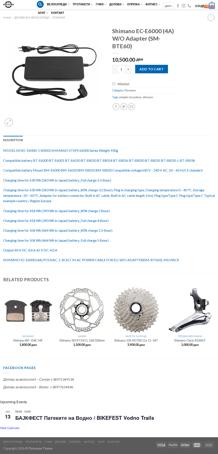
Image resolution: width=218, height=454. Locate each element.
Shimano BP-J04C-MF (28, 340)
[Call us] (189, 6)
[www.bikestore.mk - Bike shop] (10, 4)
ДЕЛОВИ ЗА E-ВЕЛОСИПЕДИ (31, 17)
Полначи (59, 17)
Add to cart (151, 69)
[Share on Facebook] (116, 106)
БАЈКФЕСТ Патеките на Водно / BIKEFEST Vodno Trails (84, 417)
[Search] (40, 4)
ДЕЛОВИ (115, 4)
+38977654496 (61, 387)
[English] (212, 6)
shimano (148, 97)
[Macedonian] (206, 6)
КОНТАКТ (57, 12)
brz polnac (135, 97)
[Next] (214, 322)
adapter (123, 97)
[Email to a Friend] (131, 106)
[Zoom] (9, 122)
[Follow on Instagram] (183, 6)
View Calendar (10, 428)
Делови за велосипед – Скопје (26, 379)
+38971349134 (62, 379)
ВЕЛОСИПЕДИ (57, 4)
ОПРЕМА (133, 4)
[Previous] (3, 322)
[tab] (13, 140)
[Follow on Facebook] (178, 6)
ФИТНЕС (151, 4)
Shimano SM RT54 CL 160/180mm (82, 340)
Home (7, 17)
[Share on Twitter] (123, 106)
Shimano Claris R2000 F (190, 340)
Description (13, 140)
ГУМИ (99, 4)
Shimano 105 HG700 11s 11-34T (136, 340)
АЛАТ (41, 12)
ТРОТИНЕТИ (81, 4)
